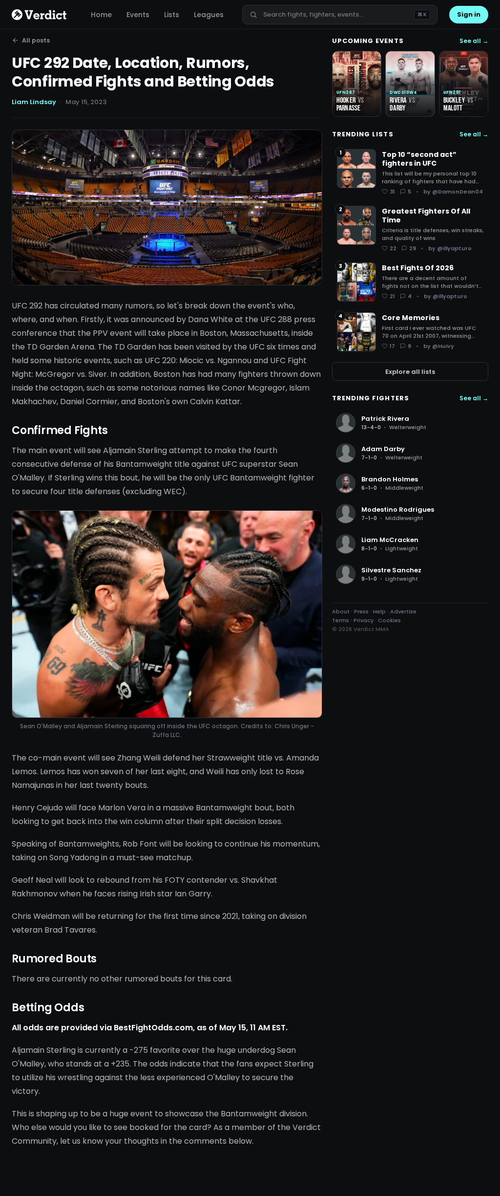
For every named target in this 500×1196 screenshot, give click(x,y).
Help (379, 611)
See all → (473, 41)
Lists (171, 15)
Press (361, 611)
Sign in (468, 14)
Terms (340, 620)
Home (101, 15)
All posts (36, 40)
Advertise (403, 611)
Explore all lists (410, 371)
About (341, 611)
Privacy (364, 620)
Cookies (389, 620)
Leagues (209, 15)
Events (137, 15)
